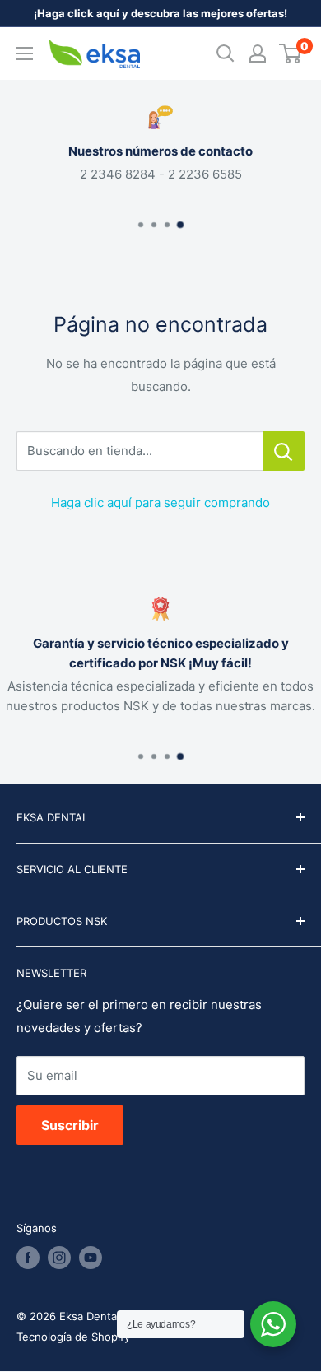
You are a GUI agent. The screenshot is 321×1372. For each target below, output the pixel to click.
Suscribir (70, 1125)
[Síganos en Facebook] (28, 1257)
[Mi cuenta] (257, 53)
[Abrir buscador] (225, 53)
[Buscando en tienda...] (284, 451)
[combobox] (139, 451)
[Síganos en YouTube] (90, 1257)
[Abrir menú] (24, 53)
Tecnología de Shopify (73, 1336)
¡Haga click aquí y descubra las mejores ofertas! (160, 13)
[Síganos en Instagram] (59, 1257)
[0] (291, 53)
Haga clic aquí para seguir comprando (160, 502)
